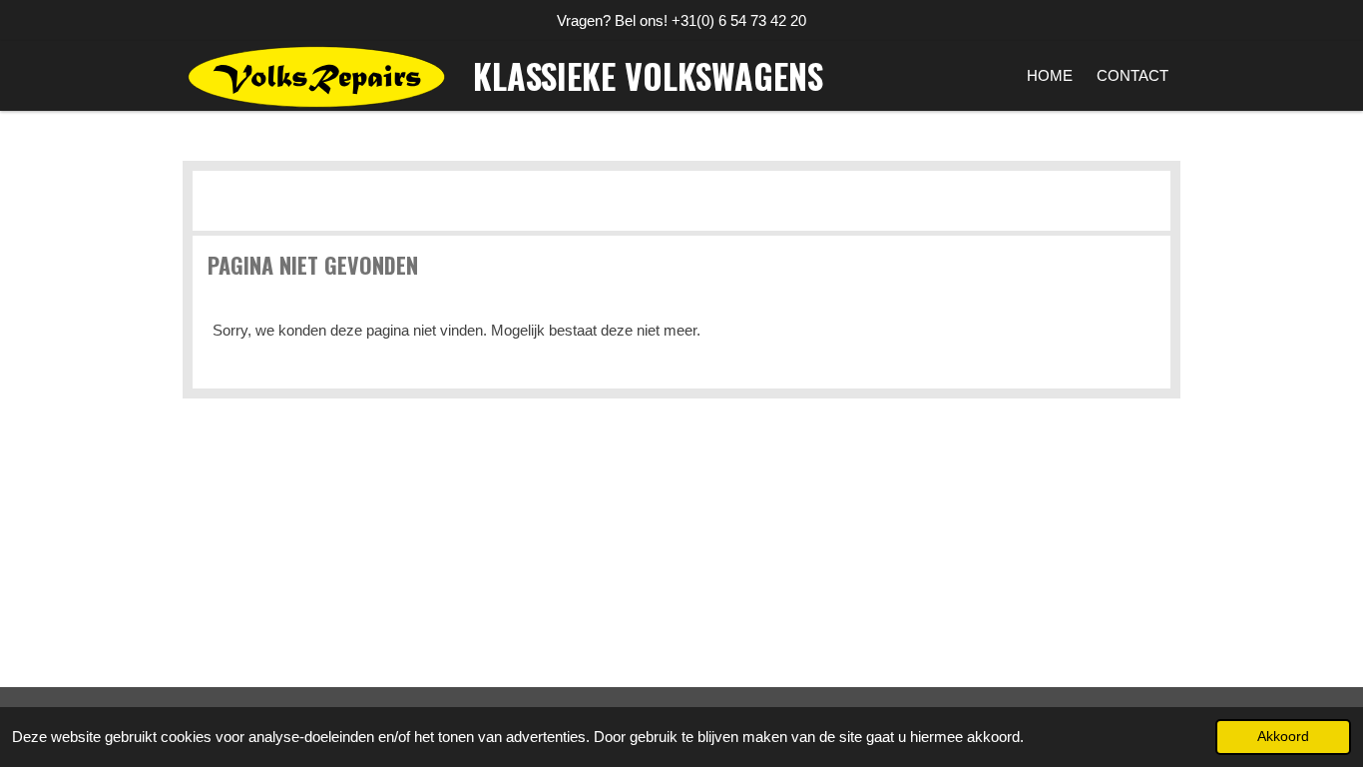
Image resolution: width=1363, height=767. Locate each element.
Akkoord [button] (1283, 736)
